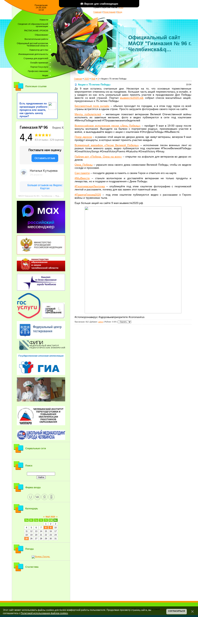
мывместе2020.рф (131, 97)
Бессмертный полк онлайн (92, 105)
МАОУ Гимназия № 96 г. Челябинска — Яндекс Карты (41, 196)
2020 (86, 79)
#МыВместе (82, 178)
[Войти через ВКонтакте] (37, 497)
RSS (121, 7)
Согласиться (176, 611)
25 (26, 538)
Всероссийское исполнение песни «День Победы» (108, 125)
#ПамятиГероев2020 (88, 194)
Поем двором (83, 136)
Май (93, 79)
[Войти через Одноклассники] (51, 497)
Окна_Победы (84, 164)
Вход (119, 12)
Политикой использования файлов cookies (44, 613)
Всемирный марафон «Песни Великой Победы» (107, 145)
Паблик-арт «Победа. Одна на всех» (98, 156)
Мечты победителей (88, 114)
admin (100, 322)
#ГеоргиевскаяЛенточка (90, 186)
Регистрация (109, 12)
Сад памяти (82, 173)
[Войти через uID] (30, 497)
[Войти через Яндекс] (44, 497)
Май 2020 (50, 517)
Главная (97, 12)
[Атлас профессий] (41, 389)
